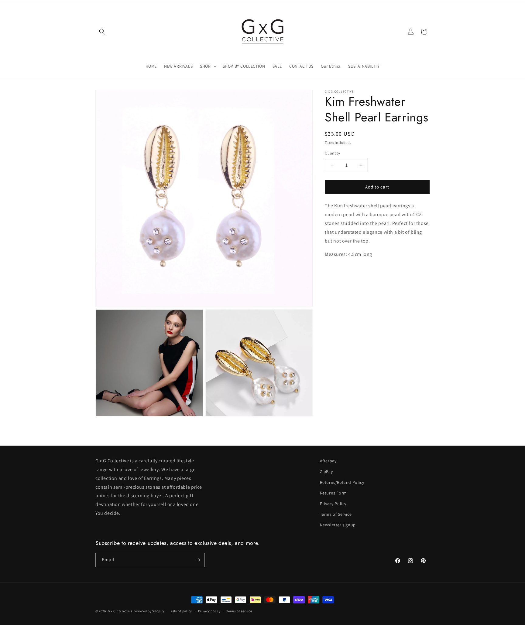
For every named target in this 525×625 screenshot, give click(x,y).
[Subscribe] (197, 560)
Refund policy (181, 611)
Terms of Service (336, 514)
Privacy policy (209, 611)
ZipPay (326, 471)
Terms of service (239, 611)
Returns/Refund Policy (342, 482)
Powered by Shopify (149, 611)
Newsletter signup (338, 525)
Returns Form (333, 493)
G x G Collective (120, 611)
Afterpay (328, 461)
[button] (102, 31)
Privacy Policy (333, 503)
